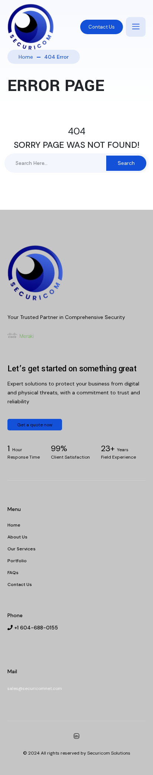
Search (126, 163)
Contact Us (101, 27)
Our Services (21, 549)
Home (26, 56)
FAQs (13, 572)
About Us (17, 537)
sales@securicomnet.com (34, 688)
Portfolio (17, 561)
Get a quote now (34, 425)
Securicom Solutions (108, 753)
